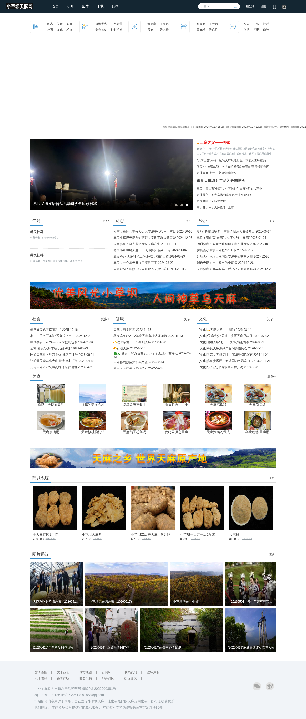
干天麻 (164, 23)
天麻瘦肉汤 (51, 432)
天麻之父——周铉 (215, 142)
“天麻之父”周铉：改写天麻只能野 (230, 336)
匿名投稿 (85, 678)
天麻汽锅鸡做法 (218, 432)
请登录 (250, 6)
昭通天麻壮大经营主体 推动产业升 (54, 354)
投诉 (266, 23)
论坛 (266, 29)
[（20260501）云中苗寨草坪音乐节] (251, 604)
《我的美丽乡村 (92, 404)
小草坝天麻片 (92, 534)
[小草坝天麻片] (104, 528)
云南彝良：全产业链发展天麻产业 (136, 244)
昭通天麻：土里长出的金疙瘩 (217, 262)
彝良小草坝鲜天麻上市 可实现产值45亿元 (142, 250)
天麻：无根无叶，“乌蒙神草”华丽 (230, 354)
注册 (264, 6)
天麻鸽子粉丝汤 (134, 432)
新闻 (70, 6)
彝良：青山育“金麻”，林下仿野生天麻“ (223, 237)
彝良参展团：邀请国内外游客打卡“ (231, 361)
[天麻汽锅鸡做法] (218, 420)
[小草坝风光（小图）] (196, 604)
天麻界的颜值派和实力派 (130, 362)
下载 (100, 6)
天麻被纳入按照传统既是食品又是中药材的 (143, 269)
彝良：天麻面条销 (51, 404)
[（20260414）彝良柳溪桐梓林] (111, 650)
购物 (115, 6)
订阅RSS (108, 672)
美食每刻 (101, 29)
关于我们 (63, 672)
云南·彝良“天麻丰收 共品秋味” (51, 348)
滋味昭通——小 (176, 404)
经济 (69, 29)
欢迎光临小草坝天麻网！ (257, 126)
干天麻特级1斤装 (45, 534)
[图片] (85, 26)
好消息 (209, 126)
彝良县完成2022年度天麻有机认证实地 (140, 336)
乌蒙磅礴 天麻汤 (257, 432)
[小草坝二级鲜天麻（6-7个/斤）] (153, 528)
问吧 (256, 29)
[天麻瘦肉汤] (51, 420)
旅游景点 (101, 23)
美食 (60, 23)
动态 (50, 23)
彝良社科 (37, 232)
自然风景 (116, 23)
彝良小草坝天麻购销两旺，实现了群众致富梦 (144, 237)
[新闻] (36, 26)
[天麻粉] (251, 528)
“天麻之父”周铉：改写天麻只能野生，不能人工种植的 (231, 160)
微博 (247, 29)
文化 (60, 29)
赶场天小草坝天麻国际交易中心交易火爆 (225, 256)
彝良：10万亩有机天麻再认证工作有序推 (145, 353)
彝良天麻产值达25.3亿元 (130, 368)
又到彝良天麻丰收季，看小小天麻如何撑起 (226, 269)
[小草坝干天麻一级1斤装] (202, 528)
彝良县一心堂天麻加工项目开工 (135, 262)
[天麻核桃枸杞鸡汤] (92, 420)
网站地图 (85, 672)
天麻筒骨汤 (257, 404)
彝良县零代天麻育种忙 (211, 201)
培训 (50, 29)
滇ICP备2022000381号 (99, 688)
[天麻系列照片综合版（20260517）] (56, 604)
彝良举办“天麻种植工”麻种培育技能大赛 (141, 256)
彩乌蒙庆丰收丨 (134, 404)
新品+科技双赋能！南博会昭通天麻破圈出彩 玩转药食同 (233, 166)
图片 (85, 6)
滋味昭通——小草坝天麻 (134, 342)
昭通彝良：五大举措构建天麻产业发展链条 (224, 194)
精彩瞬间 (116, 29)
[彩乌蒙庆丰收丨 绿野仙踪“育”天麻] (134, 393)
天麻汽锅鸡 (218, 404)
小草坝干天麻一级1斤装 (197, 534)
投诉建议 (130, 678)
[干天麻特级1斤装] (55, 528)
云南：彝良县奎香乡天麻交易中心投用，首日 (144, 231)
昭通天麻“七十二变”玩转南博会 (217, 173)
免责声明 (63, 678)
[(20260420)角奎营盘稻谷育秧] (56, 650)
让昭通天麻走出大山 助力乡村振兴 (54, 361)
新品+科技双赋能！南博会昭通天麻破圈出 (226, 231)
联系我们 (130, 672)
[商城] (183, 26)
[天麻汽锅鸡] (218, 393)
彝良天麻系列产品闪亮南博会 (221, 180)
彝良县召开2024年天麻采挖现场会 (53, 342)
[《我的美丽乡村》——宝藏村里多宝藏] (92, 393)
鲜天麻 (151, 23)
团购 (256, 23)
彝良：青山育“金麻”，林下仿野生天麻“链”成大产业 (229, 188)
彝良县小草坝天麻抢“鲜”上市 (215, 207)
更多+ (106, 220)
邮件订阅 (108, 678)
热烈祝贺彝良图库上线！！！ (159, 126)
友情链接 (40, 672)
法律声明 (153, 672)
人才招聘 (40, 678)
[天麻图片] (134, 26)
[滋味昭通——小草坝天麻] (176, 393)
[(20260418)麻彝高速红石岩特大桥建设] (251, 650)
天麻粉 (164, 29)
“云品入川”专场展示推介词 (225, 367)
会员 (247, 23)
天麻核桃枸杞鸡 (92, 432)
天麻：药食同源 (124, 329)
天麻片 (151, 29)
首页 (55, 6)
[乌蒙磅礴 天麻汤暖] (257, 420)
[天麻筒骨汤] (257, 393)
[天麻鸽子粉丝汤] (134, 420)
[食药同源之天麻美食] (176, 420)
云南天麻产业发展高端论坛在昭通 (53, 367)
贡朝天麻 (123, 348)
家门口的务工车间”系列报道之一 (52, 336)
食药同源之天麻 (176, 432)
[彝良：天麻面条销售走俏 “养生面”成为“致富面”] (51, 393)
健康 (69, 23)
